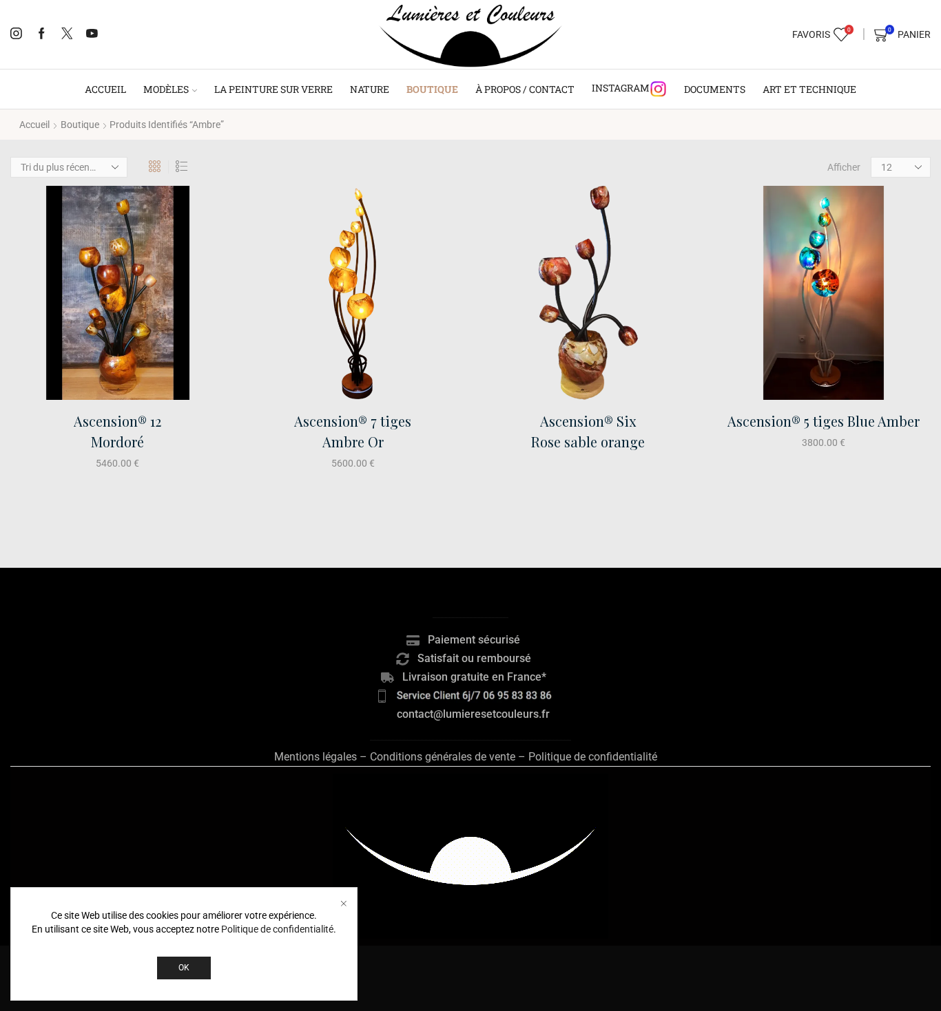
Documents (714, 89)
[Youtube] (92, 34)
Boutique (432, 89)
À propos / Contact (525, 89)
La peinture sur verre (273, 89)
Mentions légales (315, 756)
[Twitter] (67, 34)
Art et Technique (809, 89)
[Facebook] (42, 34)
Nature (369, 89)
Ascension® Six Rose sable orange (588, 431)
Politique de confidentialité (592, 756)
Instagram (621, 87)
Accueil (105, 89)
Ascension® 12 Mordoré (117, 431)
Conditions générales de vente (442, 756)
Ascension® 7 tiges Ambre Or (352, 431)
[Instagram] (16, 34)
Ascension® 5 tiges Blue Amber (823, 421)
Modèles (166, 89)
